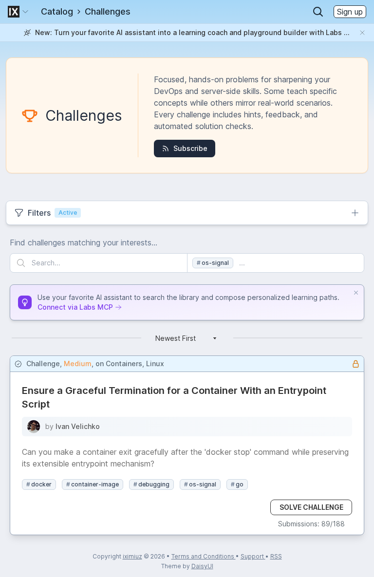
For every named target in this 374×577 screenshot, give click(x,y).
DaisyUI (202, 566)
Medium (78, 363)
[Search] (318, 11)
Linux (155, 363)
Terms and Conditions (203, 556)
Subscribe (190, 148)
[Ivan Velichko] (33, 426)
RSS (276, 556)
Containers (124, 363)
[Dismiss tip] (356, 293)
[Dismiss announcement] (362, 32)
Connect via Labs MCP (75, 307)
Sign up (350, 12)
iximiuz (132, 556)
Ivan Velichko (78, 426)
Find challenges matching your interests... (83, 242)
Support (253, 556)
